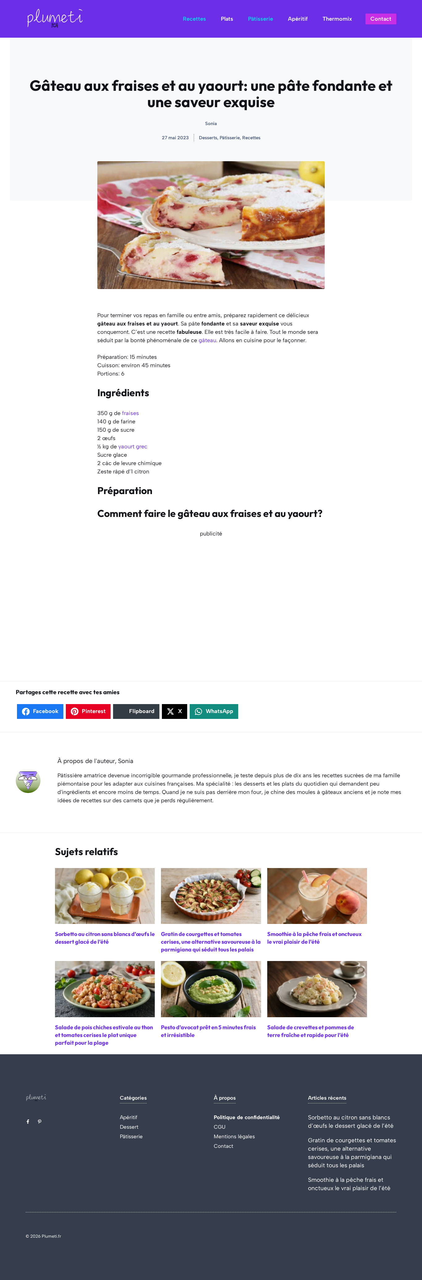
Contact (380, 18)
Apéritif (298, 18)
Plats (227, 18)
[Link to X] (28, 1121)
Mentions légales (234, 1136)
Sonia (211, 123)
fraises (130, 413)
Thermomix (337, 18)
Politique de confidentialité (247, 1117)
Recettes (194, 18)
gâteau (207, 340)
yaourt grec (132, 446)
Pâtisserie (260, 18)
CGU (220, 1127)
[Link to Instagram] (39, 1121)
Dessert (129, 1127)
